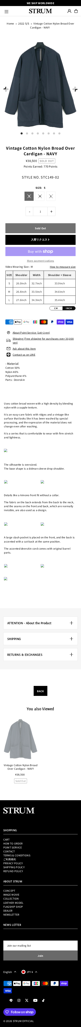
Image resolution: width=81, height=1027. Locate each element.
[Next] (75, 89)
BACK (40, 691)
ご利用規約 (9, 859)
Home (10, 23)
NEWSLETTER (11, 914)
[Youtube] (35, 1000)
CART (6, 839)
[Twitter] (26, 1000)
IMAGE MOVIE (11, 894)
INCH (69, 308)
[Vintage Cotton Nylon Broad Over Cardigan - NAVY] (20, 739)
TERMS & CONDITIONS (16, 855)
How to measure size (63, 266)
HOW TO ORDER (13, 843)
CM (56, 308)
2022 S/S (23, 23)
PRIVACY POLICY (13, 863)
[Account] (69, 11)
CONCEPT (9, 890)
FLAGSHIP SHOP (13, 906)
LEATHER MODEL (13, 902)
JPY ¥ (30, 972)
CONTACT (9, 851)
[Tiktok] (43, 1000)
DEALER (8, 910)
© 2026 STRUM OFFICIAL (18, 1021)
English (7, 972)
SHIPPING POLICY (14, 867)
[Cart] (76, 11)
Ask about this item (24, 348)
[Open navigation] (15, 11)
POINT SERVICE (12, 847)
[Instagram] (18, 1000)
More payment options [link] (40, 260)
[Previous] (6, 89)
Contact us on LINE (24, 354)
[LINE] (11, 1000)
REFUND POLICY (13, 871)
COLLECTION (11, 898)
